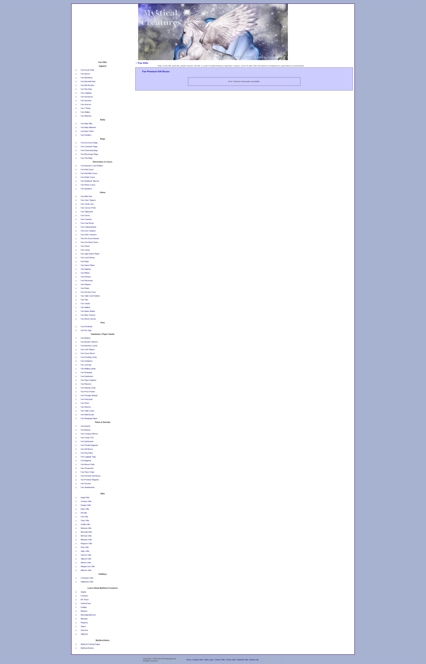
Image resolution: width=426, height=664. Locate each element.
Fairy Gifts (85, 520)
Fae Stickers (86, 407)
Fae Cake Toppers (88, 200)
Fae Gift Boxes (87, 449)
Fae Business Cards (89, 346)
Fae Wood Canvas (88, 319)
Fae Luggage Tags (88, 457)
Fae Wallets (85, 112)
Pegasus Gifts (86, 543)
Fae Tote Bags (87, 158)
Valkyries (84, 634)
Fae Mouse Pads (88, 464)
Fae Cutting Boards (88, 227)
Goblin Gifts (85, 524)
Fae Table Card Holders (90, 296)
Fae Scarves (86, 104)
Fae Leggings (86, 93)
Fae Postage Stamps (89, 395)
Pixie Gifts (85, 547)
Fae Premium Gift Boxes (91, 476)
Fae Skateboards (88, 487)
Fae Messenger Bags (89, 154)
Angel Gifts (85, 497)
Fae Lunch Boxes (88, 258)
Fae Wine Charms (88, 315)
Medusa (84, 611)
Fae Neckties (86, 101)
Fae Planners (86, 384)
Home (188, 660)
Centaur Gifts (86, 501)
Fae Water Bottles (88, 311)
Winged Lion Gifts (88, 566)
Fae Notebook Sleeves (90, 181)
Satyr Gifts (85, 551)
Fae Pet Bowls (86, 327)
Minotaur (84, 619)
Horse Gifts (231, 660)
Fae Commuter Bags (89, 147)
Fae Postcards (87, 399)
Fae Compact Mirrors (89, 434)
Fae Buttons (86, 430)
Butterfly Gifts (242, 660)
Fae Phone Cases (88, 185)
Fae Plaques (86, 284)
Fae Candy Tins (87, 438)
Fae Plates (85, 288)
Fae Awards (85, 426)
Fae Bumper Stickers (89, 342)
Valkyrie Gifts (86, 559)
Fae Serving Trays (88, 292)
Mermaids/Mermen (88, 615)
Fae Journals (86, 365)
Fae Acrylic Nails (87, 70)
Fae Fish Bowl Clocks (89, 242)
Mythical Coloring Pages (90, 644)
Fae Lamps (85, 250)
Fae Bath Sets (86, 196)
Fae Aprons (85, 74)
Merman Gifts (86, 536)
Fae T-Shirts (86, 108)
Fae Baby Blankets (88, 127)
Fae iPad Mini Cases (89, 173)
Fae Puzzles (86, 484)
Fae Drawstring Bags (89, 150)
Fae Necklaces (87, 97)
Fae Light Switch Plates (90, 254)
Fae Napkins (86, 269)
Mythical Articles (87, 648)
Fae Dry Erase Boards (90, 238)
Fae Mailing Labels (88, 369)
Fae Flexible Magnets (89, 445)
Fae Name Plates (88, 265)
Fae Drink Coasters (89, 235)
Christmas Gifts (87, 578)
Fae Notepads (86, 372)
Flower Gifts (220, 660)
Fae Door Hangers (88, 231)
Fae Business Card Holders (92, 166)
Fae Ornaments (87, 468)
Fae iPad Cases (87, 169)
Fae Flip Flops (86, 89)
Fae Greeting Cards (89, 357)
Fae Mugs (85, 261)
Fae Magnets (86, 461)
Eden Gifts (85, 509)
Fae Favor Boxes (88, 353)
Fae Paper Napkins (88, 380)
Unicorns (84, 630)
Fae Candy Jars (87, 204)
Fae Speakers (86, 189)
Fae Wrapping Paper (89, 418)
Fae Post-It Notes (88, 392)
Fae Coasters (86, 219)
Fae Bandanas (87, 78)
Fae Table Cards (87, 411)
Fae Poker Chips (87, 472)
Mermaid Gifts (86, 532)
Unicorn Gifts (86, 555)
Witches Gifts (86, 570)
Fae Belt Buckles (87, 85)
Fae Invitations (87, 361)
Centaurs (84, 596)
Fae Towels (85, 304)
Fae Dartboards (87, 441)
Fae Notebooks (87, 376)
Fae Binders (86, 338)
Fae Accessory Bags (89, 143)
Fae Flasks (85, 246)
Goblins (84, 607)
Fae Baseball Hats (88, 81)
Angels (83, 592)
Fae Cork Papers (88, 349)
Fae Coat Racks (87, 223)
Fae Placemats (87, 281)
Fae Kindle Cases (88, 177)
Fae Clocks (85, 215)
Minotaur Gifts (86, 540)
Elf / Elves (85, 600)
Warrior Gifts (86, 563)
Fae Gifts (84, 517)
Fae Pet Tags (86, 330)
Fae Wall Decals (87, 415)
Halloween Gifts (87, 582)
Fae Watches (86, 116)
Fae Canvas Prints (88, 208)
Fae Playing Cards (88, 388)
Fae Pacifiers (86, 135)
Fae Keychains (87, 453)
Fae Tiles (84, 300)
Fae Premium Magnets (90, 480)
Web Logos (209, 660)
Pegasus (84, 623)
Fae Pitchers (86, 277)
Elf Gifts (84, 513)
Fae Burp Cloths (87, 131)
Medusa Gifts (86, 528)
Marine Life (254, 660)
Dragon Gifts (86, 505)
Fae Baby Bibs (87, 124)
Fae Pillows (85, 273)
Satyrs (83, 626)
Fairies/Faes (86, 603)
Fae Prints (85, 403)
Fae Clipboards (87, 212)
